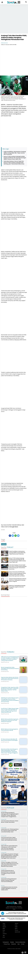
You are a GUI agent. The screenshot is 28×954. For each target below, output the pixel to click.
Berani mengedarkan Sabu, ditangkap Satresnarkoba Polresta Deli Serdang (10, 668)
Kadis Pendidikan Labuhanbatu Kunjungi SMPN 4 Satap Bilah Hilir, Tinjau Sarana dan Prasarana (15, 153)
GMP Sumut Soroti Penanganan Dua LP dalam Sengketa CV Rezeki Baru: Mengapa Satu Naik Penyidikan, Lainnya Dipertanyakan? (10, 658)
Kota (4, 930)
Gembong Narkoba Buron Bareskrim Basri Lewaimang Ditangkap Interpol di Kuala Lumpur (8, 872)
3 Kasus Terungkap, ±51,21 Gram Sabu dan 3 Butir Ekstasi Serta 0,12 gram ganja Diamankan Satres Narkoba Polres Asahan (9, 864)
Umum (16, 930)
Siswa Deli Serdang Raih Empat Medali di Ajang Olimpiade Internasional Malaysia (9, 880)
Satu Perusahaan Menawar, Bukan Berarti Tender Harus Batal (9, 821)
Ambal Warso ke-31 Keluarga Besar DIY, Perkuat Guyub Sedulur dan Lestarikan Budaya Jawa (10, 830)
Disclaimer (13, 944)
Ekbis (4, 928)
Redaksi (12, 942)
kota (2, 671)
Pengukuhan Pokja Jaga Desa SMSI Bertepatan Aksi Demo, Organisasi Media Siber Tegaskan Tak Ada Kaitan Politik (9, 689)
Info (4, 932)
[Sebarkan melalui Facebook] (10, 535)
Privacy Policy (7, 944)
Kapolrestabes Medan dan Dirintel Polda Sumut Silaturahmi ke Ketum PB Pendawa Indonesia (9, 678)
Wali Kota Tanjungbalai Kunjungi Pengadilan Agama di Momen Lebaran (17, 587)
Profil (16, 925)
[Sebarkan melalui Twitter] (12, 535)
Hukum (4, 926)
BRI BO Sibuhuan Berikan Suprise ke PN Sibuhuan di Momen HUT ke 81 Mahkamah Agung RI (9, 720)
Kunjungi (4, 544)
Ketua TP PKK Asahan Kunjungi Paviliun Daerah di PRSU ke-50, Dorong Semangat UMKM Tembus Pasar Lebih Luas (15, 158)
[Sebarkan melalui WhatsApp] (15, 535)
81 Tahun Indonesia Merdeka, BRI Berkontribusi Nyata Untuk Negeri (9, 739)
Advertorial (17, 932)
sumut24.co (13, 948)
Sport (16, 928)
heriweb (18, 948)
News (2, 662)
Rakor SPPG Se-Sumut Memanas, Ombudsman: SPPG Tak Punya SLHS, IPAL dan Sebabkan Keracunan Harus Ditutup (9, 847)
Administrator (4, 43)
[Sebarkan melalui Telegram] (18, 535)
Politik (4, 925)
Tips (4, 935)
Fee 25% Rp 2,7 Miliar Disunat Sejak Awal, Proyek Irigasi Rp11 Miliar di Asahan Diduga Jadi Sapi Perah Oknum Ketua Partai (9, 710)
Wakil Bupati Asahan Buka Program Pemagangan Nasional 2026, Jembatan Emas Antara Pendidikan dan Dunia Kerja (10, 699)
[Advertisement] (14, 18)
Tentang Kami (6, 942)
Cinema (5, 933)
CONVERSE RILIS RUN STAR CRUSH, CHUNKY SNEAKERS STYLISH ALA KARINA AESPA (9, 888)
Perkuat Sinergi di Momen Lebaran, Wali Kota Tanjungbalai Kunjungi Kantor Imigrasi (17, 580)
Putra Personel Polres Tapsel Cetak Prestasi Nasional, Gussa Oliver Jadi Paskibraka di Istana (9, 839)
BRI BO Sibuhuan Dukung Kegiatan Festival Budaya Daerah (9, 729)
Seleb (16, 926)
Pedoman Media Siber (20, 942)
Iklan (19, 944)
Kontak (22, 944)
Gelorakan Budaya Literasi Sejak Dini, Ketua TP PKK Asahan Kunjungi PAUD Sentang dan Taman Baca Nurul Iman (14, 163)
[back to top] (25, 952)
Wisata (16, 923)
